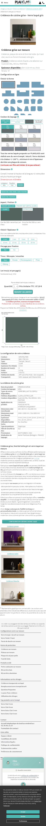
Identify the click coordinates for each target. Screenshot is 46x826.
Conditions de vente (9, 739)
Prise (38, 260)
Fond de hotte (5, 659)
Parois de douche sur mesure (11, 641)
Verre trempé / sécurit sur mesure (12, 635)
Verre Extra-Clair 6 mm (9, 714)
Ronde (15, 260)
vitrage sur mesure (6, 9)
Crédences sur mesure (8, 649)
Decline (23, 816)
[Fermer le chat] (40, 763)
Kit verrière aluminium (9, 673)
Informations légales (8, 742)
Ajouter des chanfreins (8, 197)
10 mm (5, 242)
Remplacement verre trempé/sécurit (13, 686)
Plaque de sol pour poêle (9, 656)
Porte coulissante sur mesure (11, 667)
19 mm (33, 242)
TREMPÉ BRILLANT (7, 206)
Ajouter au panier (23, 292)
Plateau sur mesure (7, 652)
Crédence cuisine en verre (33, 9)
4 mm (5, 239)
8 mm (33, 239)
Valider (20, 185)
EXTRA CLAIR (27, 209)
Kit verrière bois (6, 670)
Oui (14, 250)
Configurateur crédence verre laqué (23, 522)
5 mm (14, 239)
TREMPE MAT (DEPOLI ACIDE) (26, 206)
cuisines (36, 458)
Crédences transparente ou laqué (12, 683)
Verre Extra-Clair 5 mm (9, 710)
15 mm (23, 242)
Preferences (23, 821)
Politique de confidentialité (10, 745)
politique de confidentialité (29, 775)
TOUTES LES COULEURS (38, 121)
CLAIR (5, 209)
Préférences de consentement (11, 752)
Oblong (5, 264)
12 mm (14, 242)
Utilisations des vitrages (9, 696)
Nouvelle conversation (24, 770)
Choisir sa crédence (19, 9)
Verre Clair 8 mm (7, 707)
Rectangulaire (26, 260)
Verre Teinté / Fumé (8, 638)
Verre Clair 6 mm (7, 704)
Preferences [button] (7, 806)
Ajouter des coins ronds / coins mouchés (14, 192)
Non (5, 250)
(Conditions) (23, 310)
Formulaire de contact (9, 728)
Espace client (6, 736)
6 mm (23, 239)
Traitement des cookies (9, 748)
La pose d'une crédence (9, 693)
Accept (23, 812)
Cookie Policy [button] (37, 801)
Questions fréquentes (8, 690)
